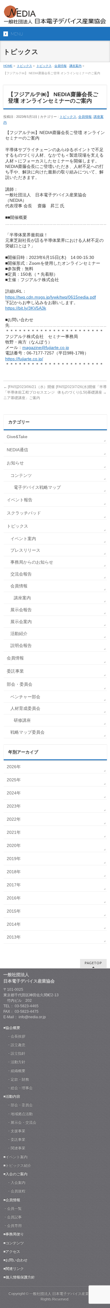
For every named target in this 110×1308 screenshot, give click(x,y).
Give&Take (17, 436)
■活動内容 (11, 1096)
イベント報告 (19, 499)
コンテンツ (21, 475)
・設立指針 (14, 1053)
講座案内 (75, 65)
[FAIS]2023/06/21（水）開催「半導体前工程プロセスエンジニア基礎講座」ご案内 (29, 392)
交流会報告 (21, 574)
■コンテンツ (13, 1243)
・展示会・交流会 (19, 1122)
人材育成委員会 (25, 708)
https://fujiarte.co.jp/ (24, 358)
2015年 (14, 911)
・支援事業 (14, 1131)
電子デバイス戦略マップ (37, 487)
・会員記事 (12, 1217)
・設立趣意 (14, 1045)
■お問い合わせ (15, 1260)
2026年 (14, 766)
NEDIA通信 (17, 449)
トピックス (24, 65)
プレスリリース (25, 550)
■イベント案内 (15, 1157)
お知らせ (15, 462)
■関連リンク (13, 1268)
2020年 (14, 845)
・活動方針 (14, 1062)
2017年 (14, 884)
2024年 (14, 792)
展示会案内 (21, 621)
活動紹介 (19, 633)
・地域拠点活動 (18, 1114)
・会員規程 (14, 1191)
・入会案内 (14, 1182)
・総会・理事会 (18, 1088)
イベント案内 (23, 538)
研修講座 (22, 720)
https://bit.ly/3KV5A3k (25, 308)
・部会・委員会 (18, 1105)
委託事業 (15, 671)
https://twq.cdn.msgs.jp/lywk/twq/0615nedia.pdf (50, 297)
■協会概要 (11, 1028)
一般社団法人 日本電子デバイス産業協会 (62, 1294)
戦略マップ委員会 (27, 732)
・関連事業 (14, 1148)
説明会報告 (21, 645)
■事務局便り (13, 1234)
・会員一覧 (12, 1208)
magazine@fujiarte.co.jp (45, 347)
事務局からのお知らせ (31, 562)
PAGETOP (93, 963)
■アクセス (11, 1251)
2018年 (14, 871)
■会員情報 (11, 1200)
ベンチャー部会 (25, 696)
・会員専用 (12, 1225)
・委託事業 (14, 1139)
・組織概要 (14, 1071)
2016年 (14, 898)
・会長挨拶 (14, 1036)
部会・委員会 (19, 684)
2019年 (14, 858)
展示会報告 (21, 609)
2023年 (14, 806)
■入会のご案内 (15, 1174)
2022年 (14, 819)
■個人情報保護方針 (19, 1277)
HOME (8, 65)
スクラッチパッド (24, 512)
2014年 (14, 924)
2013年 (14, 937)
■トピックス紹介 (17, 1165)
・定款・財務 (16, 1079)
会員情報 (60, 65)
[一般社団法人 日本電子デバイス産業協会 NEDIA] (55, 17)
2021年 (14, 832)
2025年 (14, 779)
